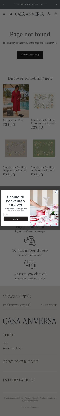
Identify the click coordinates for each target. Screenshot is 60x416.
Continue (15, 219)
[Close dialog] (56, 191)
